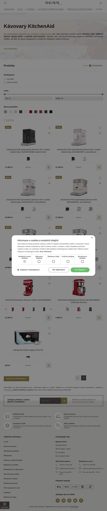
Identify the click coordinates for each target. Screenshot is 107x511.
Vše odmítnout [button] (58, 270)
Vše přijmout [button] (80, 270)
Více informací (46, 251)
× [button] (92, 237)
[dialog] (53, 255)
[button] (28, 270)
